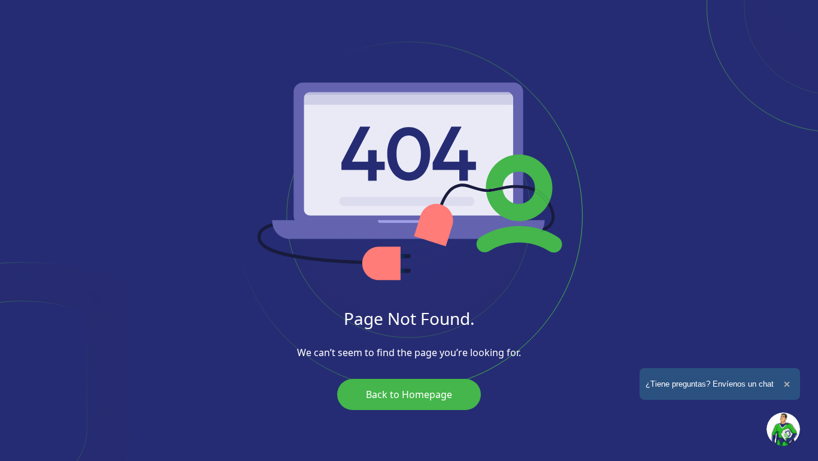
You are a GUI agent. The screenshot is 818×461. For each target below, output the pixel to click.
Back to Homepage (409, 394)
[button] (783, 429)
